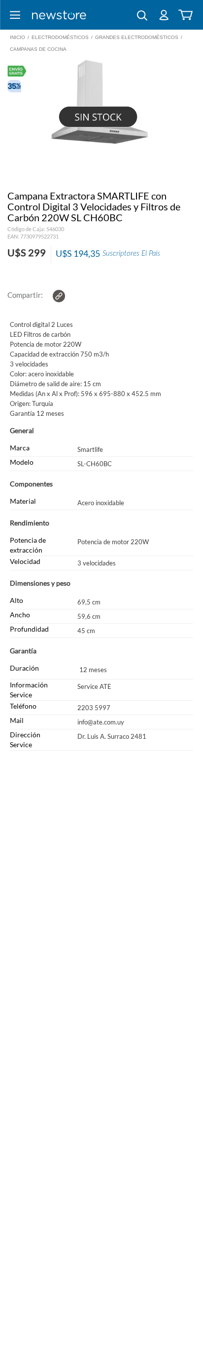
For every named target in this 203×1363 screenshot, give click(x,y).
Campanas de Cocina (38, 49)
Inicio (17, 37)
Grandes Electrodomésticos (136, 37)
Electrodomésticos (60, 37)
